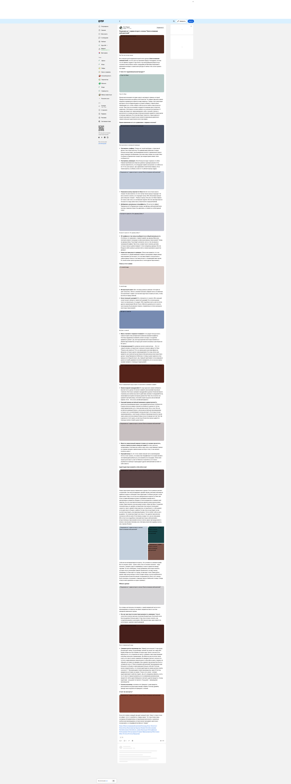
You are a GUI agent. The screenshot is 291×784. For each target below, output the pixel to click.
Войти (191, 21)
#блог (121, 734)
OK (113, 781)
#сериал (139, 732)
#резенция (144, 730)
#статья (125, 734)
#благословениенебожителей (132, 726)
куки (107, 780)
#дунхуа (138, 728)
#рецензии (136, 734)
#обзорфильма (152, 730)
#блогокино (155, 732)
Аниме (124, 28)
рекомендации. (102, 143)
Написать (183, 21)
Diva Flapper (126, 27)
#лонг (149, 726)
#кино (121, 726)
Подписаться (160, 27)
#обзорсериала (132, 732)
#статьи (130, 734)
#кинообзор (123, 728)
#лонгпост (154, 726)
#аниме (143, 728)
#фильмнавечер (147, 732)
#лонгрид (144, 726)
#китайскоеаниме (151, 728)
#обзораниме (123, 732)
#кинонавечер (131, 728)
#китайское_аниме (135, 730)
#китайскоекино (124, 730)
